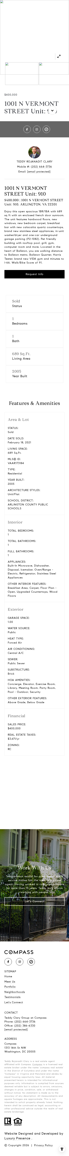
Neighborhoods (14, 992)
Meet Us (9, 981)
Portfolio (10, 986)
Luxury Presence (17, 1138)
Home (8, 976)
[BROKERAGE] (46, 129)
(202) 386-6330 (24, 1025)
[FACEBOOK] (27, 129)
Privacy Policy (43, 1145)
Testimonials (12, 997)
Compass (37, 1064)
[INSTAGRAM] (37, 129)
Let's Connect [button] (34, 901)
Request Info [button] (34, 274)
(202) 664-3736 (41, 166)
